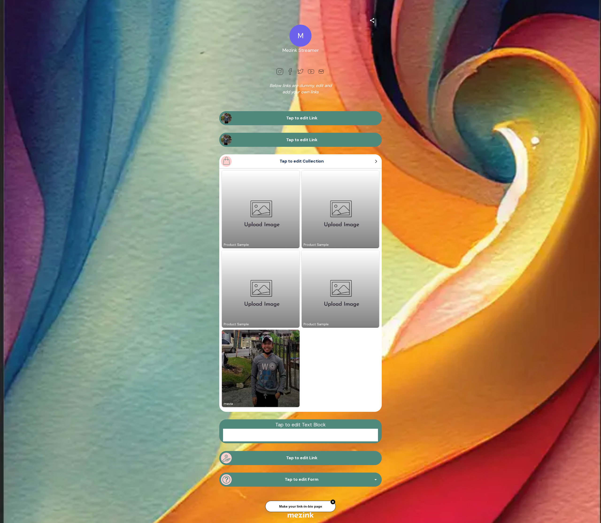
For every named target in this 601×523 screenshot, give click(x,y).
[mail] (321, 71)
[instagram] (280, 71)
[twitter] (300, 71)
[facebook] (290, 71)
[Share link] (372, 19)
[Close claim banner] (333, 501)
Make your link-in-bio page (300, 506)
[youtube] (311, 71)
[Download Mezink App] (301, 514)
